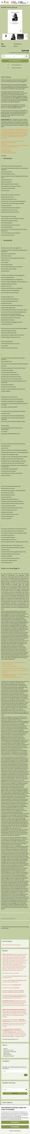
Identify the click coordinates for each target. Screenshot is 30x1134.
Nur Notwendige (15, 1127)
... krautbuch (4, 1048)
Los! (26, 1075)
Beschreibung (6, 77)
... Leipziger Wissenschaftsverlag (9, 1051)
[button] (3, 56)
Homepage (26, 926)
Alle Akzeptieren (15, 1122)
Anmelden (15, 1093)
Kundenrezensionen (8, 919)
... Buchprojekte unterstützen (8, 1056)
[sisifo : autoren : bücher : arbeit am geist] (15, 2)
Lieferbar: (3, 46)
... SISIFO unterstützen (7, 1054)
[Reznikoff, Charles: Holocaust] (15, 21)
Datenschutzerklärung (16, 1119)
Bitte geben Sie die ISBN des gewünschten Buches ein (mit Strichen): (14, 1067)
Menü (2, 2)
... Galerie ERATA (6, 1053)
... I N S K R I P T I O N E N (7, 1050)
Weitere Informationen (15, 1130)
